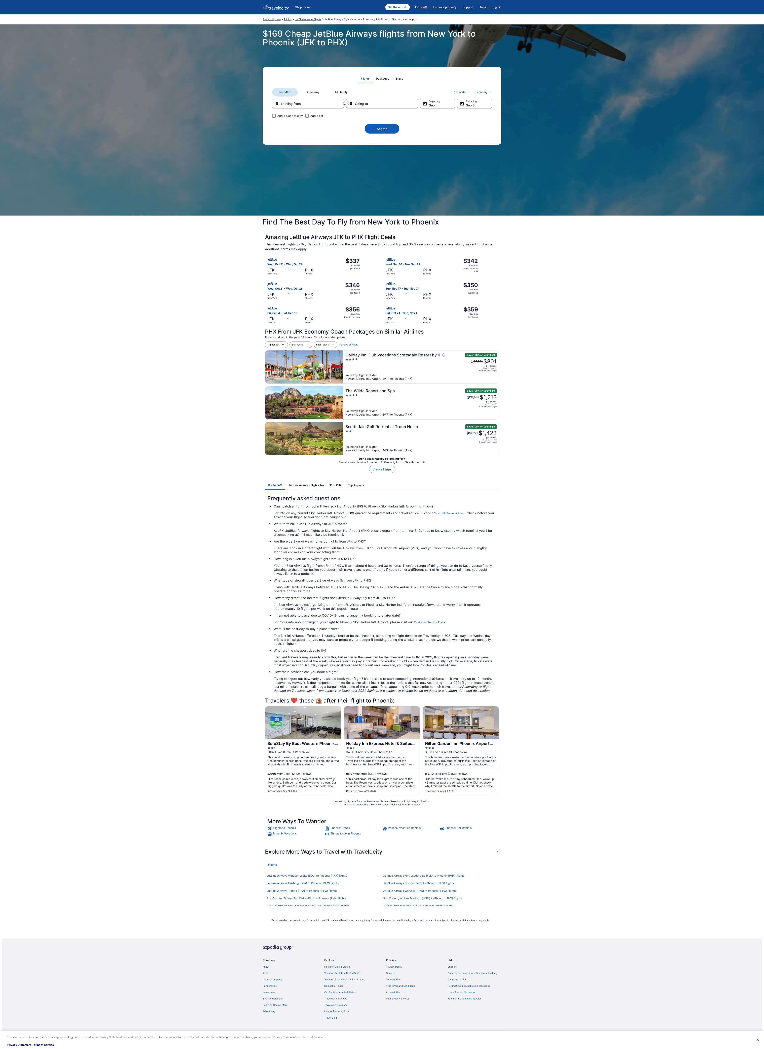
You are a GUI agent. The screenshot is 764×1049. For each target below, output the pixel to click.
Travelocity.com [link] (272, 19)
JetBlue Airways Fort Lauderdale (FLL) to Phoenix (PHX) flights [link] (423, 875)
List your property (444, 7)
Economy (481, 92)
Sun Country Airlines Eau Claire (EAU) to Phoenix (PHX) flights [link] (306, 898)
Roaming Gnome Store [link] (275, 1004)
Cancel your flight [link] (457, 979)
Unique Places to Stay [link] (336, 1011)
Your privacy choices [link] (397, 998)
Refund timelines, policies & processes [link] (469, 985)
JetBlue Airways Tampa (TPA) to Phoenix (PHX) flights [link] (302, 890)
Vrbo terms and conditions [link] (400, 985)
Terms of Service (43, 1044)
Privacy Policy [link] (394, 966)
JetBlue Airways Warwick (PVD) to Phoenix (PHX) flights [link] (419, 890)
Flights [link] (287, 19)
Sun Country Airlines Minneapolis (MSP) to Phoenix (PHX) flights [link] (308, 906)
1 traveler (460, 92)
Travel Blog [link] (330, 1017)
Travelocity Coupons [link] (335, 1004)
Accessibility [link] (393, 992)
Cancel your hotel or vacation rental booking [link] (472, 973)
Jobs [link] (265, 973)
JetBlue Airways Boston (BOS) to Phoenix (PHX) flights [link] (418, 883)
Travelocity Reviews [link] (335, 998)
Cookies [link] (390, 973)
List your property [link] (272, 979)
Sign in (497, 7)
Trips (483, 7)
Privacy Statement (19, 1044)
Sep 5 (470, 105)
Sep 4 (433, 105)
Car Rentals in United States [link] (340, 992)
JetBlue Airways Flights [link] (308, 19)
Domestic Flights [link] (333, 985)
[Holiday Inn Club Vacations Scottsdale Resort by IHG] (421, 367)
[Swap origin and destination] (346, 103)
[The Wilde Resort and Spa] (421, 403)
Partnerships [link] (270, 985)
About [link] (266, 966)
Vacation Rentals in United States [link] (342, 973)
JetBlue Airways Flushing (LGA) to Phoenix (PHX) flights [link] (303, 883)
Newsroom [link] (269, 992)
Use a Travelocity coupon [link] (462, 992)
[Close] (757, 1039)
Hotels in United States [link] (337, 966)
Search (382, 129)
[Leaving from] (308, 103)
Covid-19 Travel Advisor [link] (449, 513)
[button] (382, 851)
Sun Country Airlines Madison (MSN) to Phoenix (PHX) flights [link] (422, 898)
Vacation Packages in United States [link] (344, 979)
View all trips (382, 469)
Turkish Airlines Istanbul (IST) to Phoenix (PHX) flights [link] (417, 906)
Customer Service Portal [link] (429, 622)
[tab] (365, 78)
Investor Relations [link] (273, 998)
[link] (295, 828)
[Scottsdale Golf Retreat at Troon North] (421, 438)
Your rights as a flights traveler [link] (464, 998)
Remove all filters (348, 344)
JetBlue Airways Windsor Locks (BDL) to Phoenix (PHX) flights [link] (307, 875)
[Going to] (382, 103)
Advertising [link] (269, 1011)
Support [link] (452, 966)
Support (468, 7)
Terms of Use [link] (393, 979)
